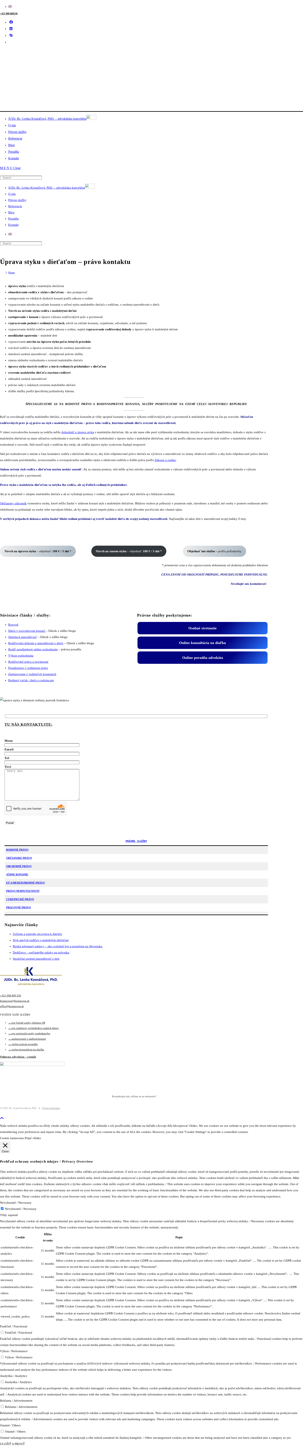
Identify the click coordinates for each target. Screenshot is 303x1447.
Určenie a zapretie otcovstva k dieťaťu (37, 934)
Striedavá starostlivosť (22, 637)
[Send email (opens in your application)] (11, 42)
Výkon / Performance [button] (14, 1351)
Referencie (15, 206)
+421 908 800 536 (10, 995)
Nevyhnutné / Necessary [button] (16, 1202)
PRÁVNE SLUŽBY (136, 841)
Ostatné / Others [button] (10, 1425)
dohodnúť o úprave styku (77, 432)
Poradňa (13, 218)
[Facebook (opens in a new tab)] (12, 22)
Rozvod (13, 624)
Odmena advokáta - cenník (18, 1056)
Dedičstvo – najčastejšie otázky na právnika (41, 952)
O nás (12, 193)
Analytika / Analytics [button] (13, 1376)
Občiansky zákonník (13, 503)
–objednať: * (38, 551)
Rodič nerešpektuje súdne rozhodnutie (33, 649)
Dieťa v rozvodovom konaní (27, 630)
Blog (11, 212)
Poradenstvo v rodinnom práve (28, 668)
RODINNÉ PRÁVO (17, 849)
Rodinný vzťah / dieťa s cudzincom (31, 680)
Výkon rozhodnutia (20, 655)
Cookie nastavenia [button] (12, 1138)
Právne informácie (51, 1108)
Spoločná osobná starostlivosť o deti (36, 958)
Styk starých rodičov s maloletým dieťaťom (41, 940)
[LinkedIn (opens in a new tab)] (12, 29)
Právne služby (17, 200)
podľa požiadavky (214, 551)
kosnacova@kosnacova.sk (14, 1000)
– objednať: (129, 551)
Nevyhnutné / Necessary (20, 1208)
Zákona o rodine (165, 460)
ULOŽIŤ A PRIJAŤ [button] (12, 1444)
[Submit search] (44, 244)
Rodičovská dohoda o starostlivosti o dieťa (35, 643)
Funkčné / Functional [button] (13, 1326)
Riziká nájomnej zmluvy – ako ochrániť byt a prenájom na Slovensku (57, 946)
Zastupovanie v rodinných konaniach (32, 674)
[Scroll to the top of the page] (2, 1118)
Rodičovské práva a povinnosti (28, 661)
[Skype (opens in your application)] (12, 35)
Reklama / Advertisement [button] (16, 1400)
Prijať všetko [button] (33, 1138)
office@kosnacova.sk (12, 1006)
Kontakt (13, 224)
